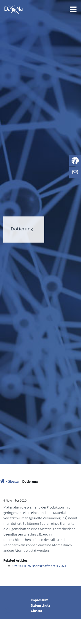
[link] (75, 161)
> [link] (5, 481)
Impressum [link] (39, 599)
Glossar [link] (13, 481)
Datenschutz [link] (40, 605)
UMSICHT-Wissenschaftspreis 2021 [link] (39, 565)
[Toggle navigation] (73, 9)
